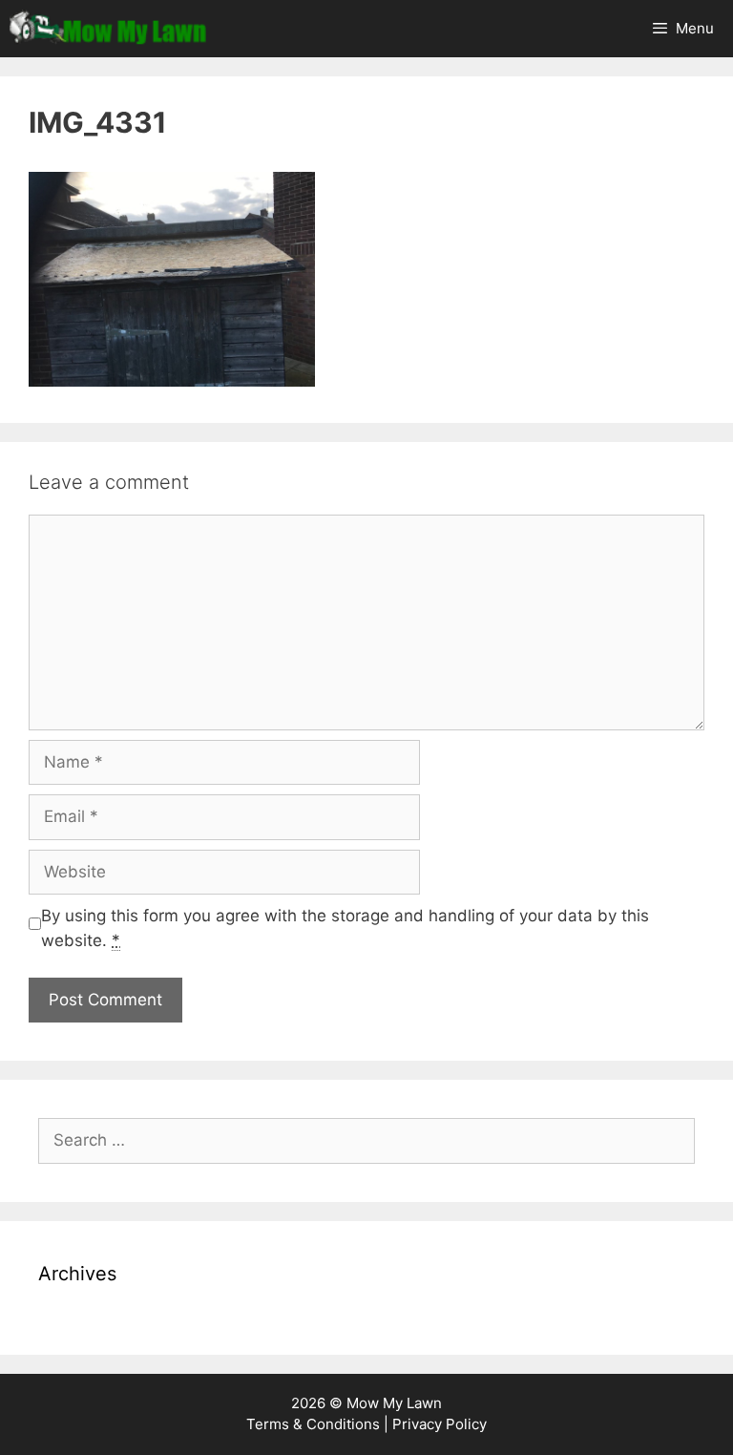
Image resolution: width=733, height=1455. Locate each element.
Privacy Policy (439, 1424)
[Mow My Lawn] (108, 28)
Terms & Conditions (313, 1424)
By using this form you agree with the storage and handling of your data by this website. (345, 928)
